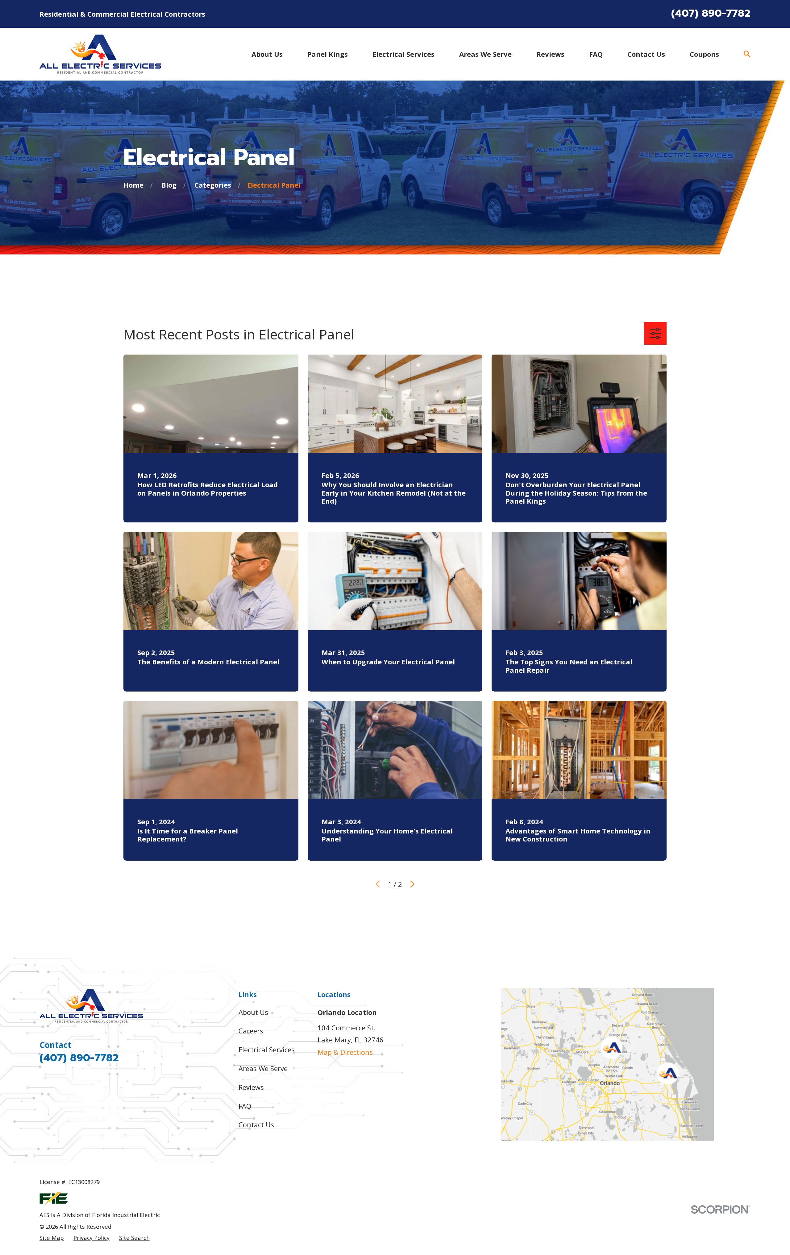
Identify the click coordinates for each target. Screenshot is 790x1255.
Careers (251, 1030)
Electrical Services (267, 1049)
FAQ (245, 1106)
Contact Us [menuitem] (646, 54)
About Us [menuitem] (267, 54)
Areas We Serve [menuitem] (485, 54)
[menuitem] (52, 1238)
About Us (253, 1012)
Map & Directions (345, 1052)
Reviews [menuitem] (550, 54)
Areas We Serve (263, 1068)
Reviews (251, 1087)
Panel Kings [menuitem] (327, 54)
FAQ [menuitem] (596, 54)
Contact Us (256, 1124)
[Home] (100, 54)
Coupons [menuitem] (704, 54)
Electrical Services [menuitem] (403, 54)
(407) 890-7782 (710, 13)
